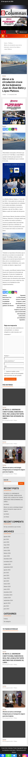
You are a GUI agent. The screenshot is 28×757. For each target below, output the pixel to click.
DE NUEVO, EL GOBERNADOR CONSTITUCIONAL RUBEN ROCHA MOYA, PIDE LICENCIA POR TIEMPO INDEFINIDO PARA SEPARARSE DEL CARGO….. (13, 414)
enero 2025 (7, 589)
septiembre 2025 (8, 567)
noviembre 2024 (8, 595)
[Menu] (6, 36)
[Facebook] (4, 129)
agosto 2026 (7, 536)
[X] (12, 129)
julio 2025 (6, 572)
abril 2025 (6, 581)
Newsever (19, 750)
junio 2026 (6, 542)
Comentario (7, 334)
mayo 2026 (7, 545)
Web (5, 366)
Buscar (6, 480)
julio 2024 (6, 606)
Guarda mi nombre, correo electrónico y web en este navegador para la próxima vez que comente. (13, 373)
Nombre (6, 355)
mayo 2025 (7, 578)
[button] (6, 36)
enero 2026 (7, 556)
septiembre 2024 (8, 600)
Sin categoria (7, 621)
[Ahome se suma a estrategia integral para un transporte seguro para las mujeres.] (14, 455)
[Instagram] (15, 129)
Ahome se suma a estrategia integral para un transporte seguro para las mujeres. (14, 469)
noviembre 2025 (8, 561)
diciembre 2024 (8, 592)
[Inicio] (3, 36)
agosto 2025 (7, 570)
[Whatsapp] (10, 129)
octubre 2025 (7, 564)
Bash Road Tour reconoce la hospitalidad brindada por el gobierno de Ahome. (8, 300)
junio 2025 (6, 575)
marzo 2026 (7, 550)
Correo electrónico (9, 361)
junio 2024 (6, 608)
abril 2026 (6, 547)
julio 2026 (6, 539)
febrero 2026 (7, 553)
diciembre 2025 (8, 558)
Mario (5, 94)
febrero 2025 (7, 586)
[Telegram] (7, 129)
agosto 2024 (7, 603)
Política (4, 75)
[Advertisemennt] (14, 21)
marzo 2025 (7, 583)
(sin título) (6, 504)
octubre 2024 (7, 597)
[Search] (26, 36)
